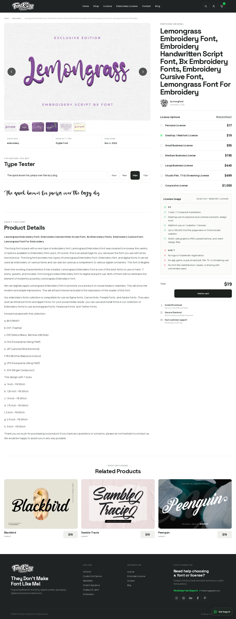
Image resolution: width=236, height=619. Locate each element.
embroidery (16, 18)
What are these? (224, 117)
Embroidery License (127, 6)
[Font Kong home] (23, 6)
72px (145, 175)
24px (114, 175)
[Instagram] (177, 598)
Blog (157, 6)
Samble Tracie (90, 532)
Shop (96, 6)
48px (135, 175)
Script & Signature (91, 585)
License (107, 6)
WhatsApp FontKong (173, 323)
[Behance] (191, 598)
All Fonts (87, 571)
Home (86, 6)
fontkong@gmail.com (210, 590)
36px (124, 175)
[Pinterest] (205, 598)
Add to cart (203, 293)
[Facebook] (198, 598)
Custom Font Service (92, 576)
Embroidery (88, 594)
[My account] (213, 6)
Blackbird (10, 532)
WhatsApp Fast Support (187, 590)
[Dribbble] (184, 598)
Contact (146, 6)
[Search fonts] (205, 6)
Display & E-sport (91, 589)
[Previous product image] (11, 72)
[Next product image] (143, 72)
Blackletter (88, 580)
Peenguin (164, 532)
